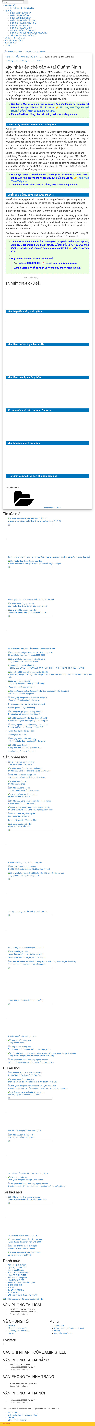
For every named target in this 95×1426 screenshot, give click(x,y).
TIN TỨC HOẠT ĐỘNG (14, 40)
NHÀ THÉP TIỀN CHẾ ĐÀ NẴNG (22, 30)
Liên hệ (11, 1333)
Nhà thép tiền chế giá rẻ (52, 507)
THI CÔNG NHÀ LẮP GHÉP (21, 28)
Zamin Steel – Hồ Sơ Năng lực (22, 8)
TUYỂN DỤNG (10, 42)
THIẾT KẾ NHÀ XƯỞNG (19, 15)
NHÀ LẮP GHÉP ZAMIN (17, 1275)
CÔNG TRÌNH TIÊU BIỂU (15, 38)
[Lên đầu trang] (47, 1406)
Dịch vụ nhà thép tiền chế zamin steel (69, 1328)
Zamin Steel (59, 1325)
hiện (14, 129)
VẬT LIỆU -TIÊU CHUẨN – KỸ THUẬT (22, 1295)
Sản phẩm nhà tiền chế (17, 1328)
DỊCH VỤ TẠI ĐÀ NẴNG (17, 1267)
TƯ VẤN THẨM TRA (16, 1290)
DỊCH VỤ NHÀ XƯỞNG (17, 1265)
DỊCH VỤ (8, 10)
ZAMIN (39, 60)
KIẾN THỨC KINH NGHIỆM (18, 1272)
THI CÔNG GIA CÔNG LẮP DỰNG (21, 1282)
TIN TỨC (11, 1287)
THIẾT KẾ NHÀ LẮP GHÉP (20, 18)
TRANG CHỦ (10, 5)
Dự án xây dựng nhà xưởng (18, 1330)
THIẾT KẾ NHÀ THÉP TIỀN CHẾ (22, 20)
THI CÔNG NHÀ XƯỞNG (19, 25)
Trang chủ (9, 56)
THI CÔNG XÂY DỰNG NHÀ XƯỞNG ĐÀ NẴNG (28, 33)
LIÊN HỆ (8, 45)
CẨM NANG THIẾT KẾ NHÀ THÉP (28, 56)
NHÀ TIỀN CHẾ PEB (16, 1280)
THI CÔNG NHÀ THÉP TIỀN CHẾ (23, 23)
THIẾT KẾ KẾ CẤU (15, 1285)
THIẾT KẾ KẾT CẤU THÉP (20, 13)
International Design (16, 1270)
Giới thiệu (11, 1325)
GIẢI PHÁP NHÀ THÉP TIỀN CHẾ (23, 35)
